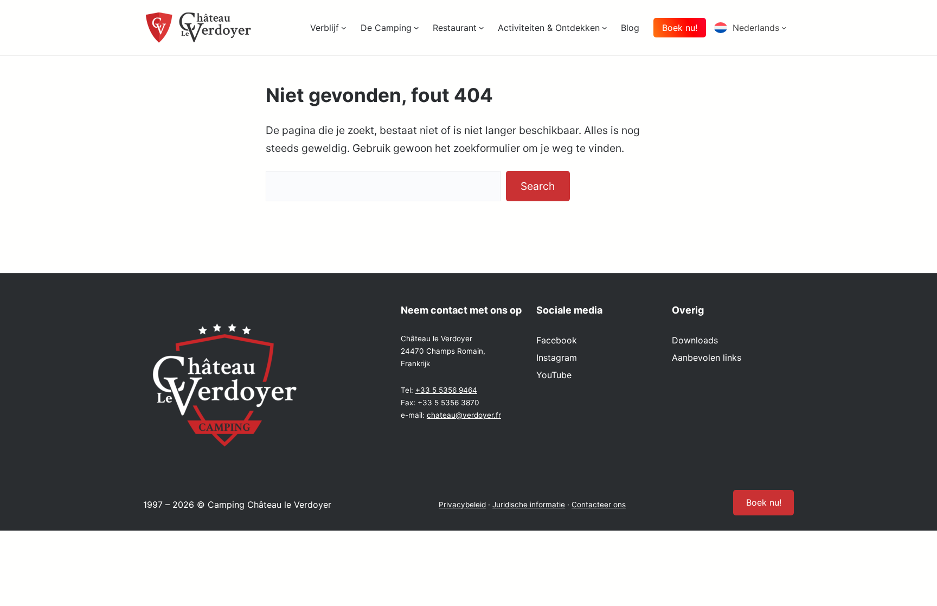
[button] (754, 28)
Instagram (556, 357)
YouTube (554, 374)
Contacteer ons (599, 504)
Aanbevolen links (706, 357)
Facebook (556, 340)
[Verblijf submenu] (343, 27)
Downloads (695, 340)
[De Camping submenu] (416, 27)
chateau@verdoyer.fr (464, 415)
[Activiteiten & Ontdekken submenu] (604, 27)
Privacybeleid (462, 504)
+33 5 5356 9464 (446, 390)
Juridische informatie (528, 504)
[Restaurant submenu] (481, 27)
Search (538, 186)
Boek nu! (679, 27)
